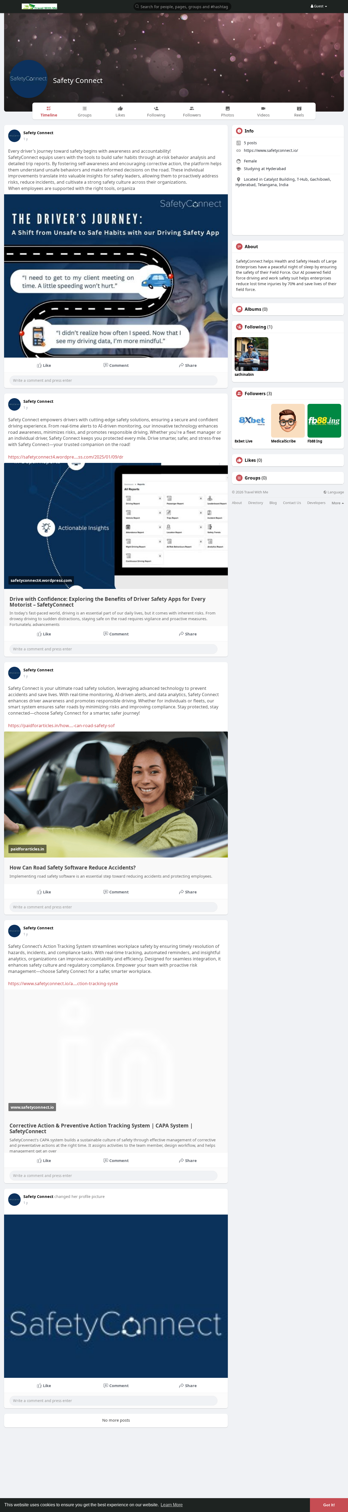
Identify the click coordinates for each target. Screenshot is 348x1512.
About (237, 503)
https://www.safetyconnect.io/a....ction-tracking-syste (63, 984)
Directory (255, 503)
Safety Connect (77, 80)
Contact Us (292, 503)
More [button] (336, 502)
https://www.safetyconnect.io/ (271, 150)
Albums (253, 309)
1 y (25, 139)
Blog (273, 503)
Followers (255, 393)
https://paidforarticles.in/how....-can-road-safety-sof (61, 726)
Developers (316, 503)
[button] (182, 6)
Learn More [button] (172, 1504)
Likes (250, 460)
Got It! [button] (329, 1505)
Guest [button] (318, 6)
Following (255, 327)
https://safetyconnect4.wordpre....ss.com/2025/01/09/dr (65, 457)
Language (335, 492)
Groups (252, 478)
